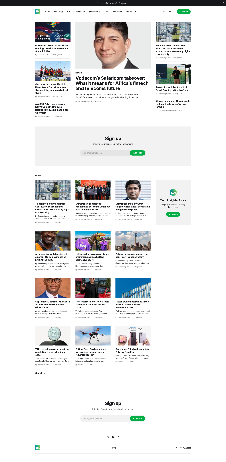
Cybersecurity (94, 11)
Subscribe (183, 11)
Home (47, 11)
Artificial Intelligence (76, 11)
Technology (58, 11)
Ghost (188, 448)
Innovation (117, 11)
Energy (129, 11)
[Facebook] (113, 437)
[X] (108, 437)
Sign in (172, 11)
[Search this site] (164, 11)
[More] (136, 11)
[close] (223, 3)
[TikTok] (118, 437)
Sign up (113, 448)
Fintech (106, 11)
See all (38, 373)
